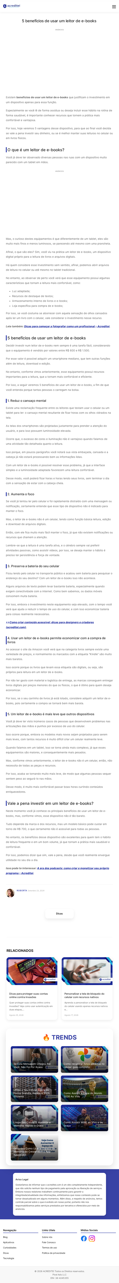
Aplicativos (8, 1242)
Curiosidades (9, 1247)
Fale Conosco (49, 1242)
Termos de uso (49, 1247)
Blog (5, 1237)
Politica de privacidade (53, 1253)
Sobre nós (47, 1237)
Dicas (6, 1253)
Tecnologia (8, 1258)
